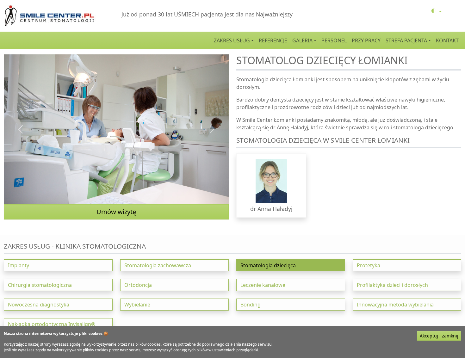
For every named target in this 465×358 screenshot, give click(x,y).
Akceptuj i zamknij (439, 336)
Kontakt (447, 40)
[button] (271, 185)
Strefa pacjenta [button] (406, 40)
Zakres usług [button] (232, 40)
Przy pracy (366, 40)
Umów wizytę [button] (116, 211)
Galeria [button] (302, 40)
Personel (334, 40)
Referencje (273, 40)
